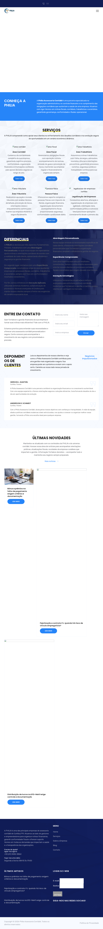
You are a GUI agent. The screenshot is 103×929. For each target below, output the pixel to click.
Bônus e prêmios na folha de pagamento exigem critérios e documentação (17, 492)
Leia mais (16, 501)
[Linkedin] (55, 3)
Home (55, 832)
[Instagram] (58, 3)
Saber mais (19, 179)
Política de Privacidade (89, 923)
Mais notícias (50, 461)
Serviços (56, 836)
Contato (56, 850)
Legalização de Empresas (84, 196)
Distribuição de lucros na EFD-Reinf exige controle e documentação (26, 795)
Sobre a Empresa (60, 841)
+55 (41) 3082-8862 (12, 854)
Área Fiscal (51, 152)
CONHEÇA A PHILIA (15, 103)
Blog (55, 845)
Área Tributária (19, 193)
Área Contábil (19, 152)
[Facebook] (52, 3)
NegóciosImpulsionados (89, 357)
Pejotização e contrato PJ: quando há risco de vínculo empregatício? (25, 889)
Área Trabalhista (84, 152)
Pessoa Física (51, 193)
